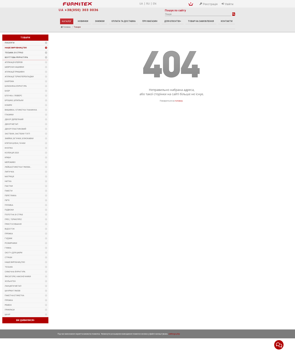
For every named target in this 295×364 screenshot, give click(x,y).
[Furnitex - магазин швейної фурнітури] (92, 4)
